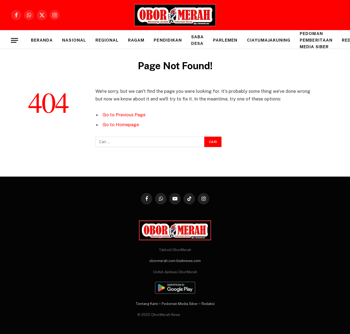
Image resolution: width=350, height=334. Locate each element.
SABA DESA (197, 40)
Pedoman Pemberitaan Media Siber (316, 40)
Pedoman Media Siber (180, 304)
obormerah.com (162, 261)
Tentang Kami (147, 304)
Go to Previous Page (124, 114)
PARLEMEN (225, 40)
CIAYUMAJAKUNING (269, 40)
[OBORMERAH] (175, 15)
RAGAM (136, 40)
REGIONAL (107, 40)
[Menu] (14, 40)
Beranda (42, 40)
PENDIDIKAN (168, 40)
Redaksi (208, 304)
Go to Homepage (121, 124)
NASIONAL (74, 40)
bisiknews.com (188, 261)
